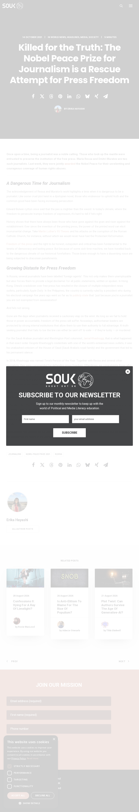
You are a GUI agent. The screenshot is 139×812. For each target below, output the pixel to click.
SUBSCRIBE (69, 432)
